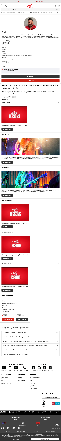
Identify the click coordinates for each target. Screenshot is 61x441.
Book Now (30, 80)
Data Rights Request (52, 412)
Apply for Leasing (22, 378)
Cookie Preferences (17, 436)
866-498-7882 (15, 417)
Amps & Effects (10, 12)
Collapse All (4, 99)
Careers (32, 382)
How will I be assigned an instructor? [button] (15, 354)
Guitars (3, 12)
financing (4, 366)
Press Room (21, 382)
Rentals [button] (19, 314)
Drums (35, 12)
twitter (39, 366)
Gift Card (3, 425)
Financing (38, 425)
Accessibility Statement (36, 387)
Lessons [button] (5, 314)
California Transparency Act (19, 413)
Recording (51, 12)
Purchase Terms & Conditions (27, 412)
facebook (33, 366)
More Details (22, 319)
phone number (24, 366)
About (31, 380)
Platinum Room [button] (21, 315)
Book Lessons (7, 129)
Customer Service (22, 425)
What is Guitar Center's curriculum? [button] (15, 350)
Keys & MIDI (29, 12)
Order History (4, 377)
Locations (32, 385)
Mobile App (57, 425)
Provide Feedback (51, 397)
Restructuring (33, 388)
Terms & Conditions (21, 431)
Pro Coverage (21, 380)
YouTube (44, 366)
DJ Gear (40, 12)
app (10, 366)
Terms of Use (10, 436)
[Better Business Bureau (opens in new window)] (44, 403)
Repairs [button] (5, 315)
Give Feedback (56, 428)
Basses (45, 12)
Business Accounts (6, 383)
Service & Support (35, 377)
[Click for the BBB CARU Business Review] (56, 403)
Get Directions (8, 319)
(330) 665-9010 (6, 311)
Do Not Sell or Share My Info (44, 412)
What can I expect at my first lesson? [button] (15, 333)
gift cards (16, 366)
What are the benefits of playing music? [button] (16, 337)
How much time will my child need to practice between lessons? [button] (25, 345)
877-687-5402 (45, 417)
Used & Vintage (20, 12)
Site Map (32, 383)
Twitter (8, 428)
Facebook (2, 428)
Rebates (20, 377)
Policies (32, 378)
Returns (3, 378)
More (56, 12)
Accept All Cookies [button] (45, 439)
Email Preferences (5, 382)
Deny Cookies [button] (16, 439)
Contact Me (30, 76)
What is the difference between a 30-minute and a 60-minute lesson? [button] (27, 341)
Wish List (3, 380)
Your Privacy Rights (33, 413)
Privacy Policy (39, 434)
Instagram (50, 366)
